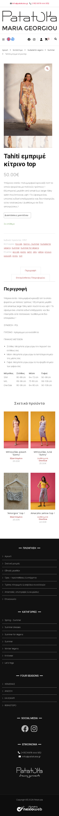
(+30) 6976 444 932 (40, 3)
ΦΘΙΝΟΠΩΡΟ (10, 705)
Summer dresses (12, 627)
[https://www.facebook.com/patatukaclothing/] (25, 728)
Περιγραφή (30, 270)
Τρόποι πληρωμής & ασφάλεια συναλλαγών (25, 584)
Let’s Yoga (9, 662)
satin (29, 252)
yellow (41, 252)
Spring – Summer (13, 620)
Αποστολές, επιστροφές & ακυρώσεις (22, 591)
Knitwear (9, 655)
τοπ (20, 255)
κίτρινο (48, 252)
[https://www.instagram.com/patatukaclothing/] (34, 728)
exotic (23, 252)
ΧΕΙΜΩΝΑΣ (10, 683)
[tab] (30, 270)
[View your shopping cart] (46, 39)
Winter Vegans (11, 648)
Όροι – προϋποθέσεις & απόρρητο (21, 577)
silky (35, 252)
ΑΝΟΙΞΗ (8, 691)
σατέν (15, 255)
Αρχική (8, 556)
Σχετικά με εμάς (12, 563)
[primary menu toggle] (4, 39)
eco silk (16, 252)
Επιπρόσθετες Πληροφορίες (30, 277)
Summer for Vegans (30, 247)
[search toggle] (55, 39)
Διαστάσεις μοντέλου (16, 215)
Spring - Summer (31, 244)
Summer (16, 247)
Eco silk (18, 244)
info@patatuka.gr (20, 3)
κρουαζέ (7, 255)
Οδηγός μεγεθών (12, 570)
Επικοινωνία (10, 599)
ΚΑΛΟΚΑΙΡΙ (10, 698)
